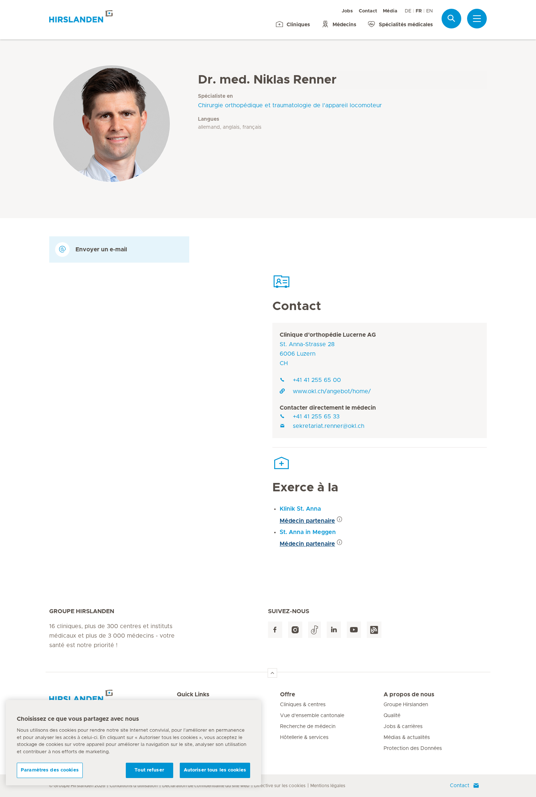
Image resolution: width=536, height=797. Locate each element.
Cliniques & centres (303, 704)
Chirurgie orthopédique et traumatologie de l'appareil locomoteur (290, 105)
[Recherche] (451, 18)
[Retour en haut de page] (272, 673)
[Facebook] (275, 630)
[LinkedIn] (334, 630)
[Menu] (477, 18)
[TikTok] (314, 630)
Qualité (392, 715)
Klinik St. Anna (300, 509)
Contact (368, 11)
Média (390, 11)
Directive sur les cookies (280, 786)
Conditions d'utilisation (134, 786)
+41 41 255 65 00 (317, 380)
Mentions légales (327, 786)
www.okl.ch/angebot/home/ (332, 391)
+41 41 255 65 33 (316, 416)
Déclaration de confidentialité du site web (205, 786)
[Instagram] (295, 630)
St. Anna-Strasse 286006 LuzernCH (307, 353)
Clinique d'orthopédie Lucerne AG (328, 335)
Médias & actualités (407, 737)
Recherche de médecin (307, 726)
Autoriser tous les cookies (215, 770)
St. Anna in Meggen (308, 532)
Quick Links (193, 694)
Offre (287, 694)
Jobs (347, 11)
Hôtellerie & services (304, 737)
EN (429, 11)
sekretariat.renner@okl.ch (328, 426)
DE (408, 11)
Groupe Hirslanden (406, 704)
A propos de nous (409, 694)
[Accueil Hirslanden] (113, 699)
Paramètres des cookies (50, 770)
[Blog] (374, 630)
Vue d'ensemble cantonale (312, 715)
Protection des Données (413, 748)
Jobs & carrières (403, 726)
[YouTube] (354, 630)
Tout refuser (149, 770)
